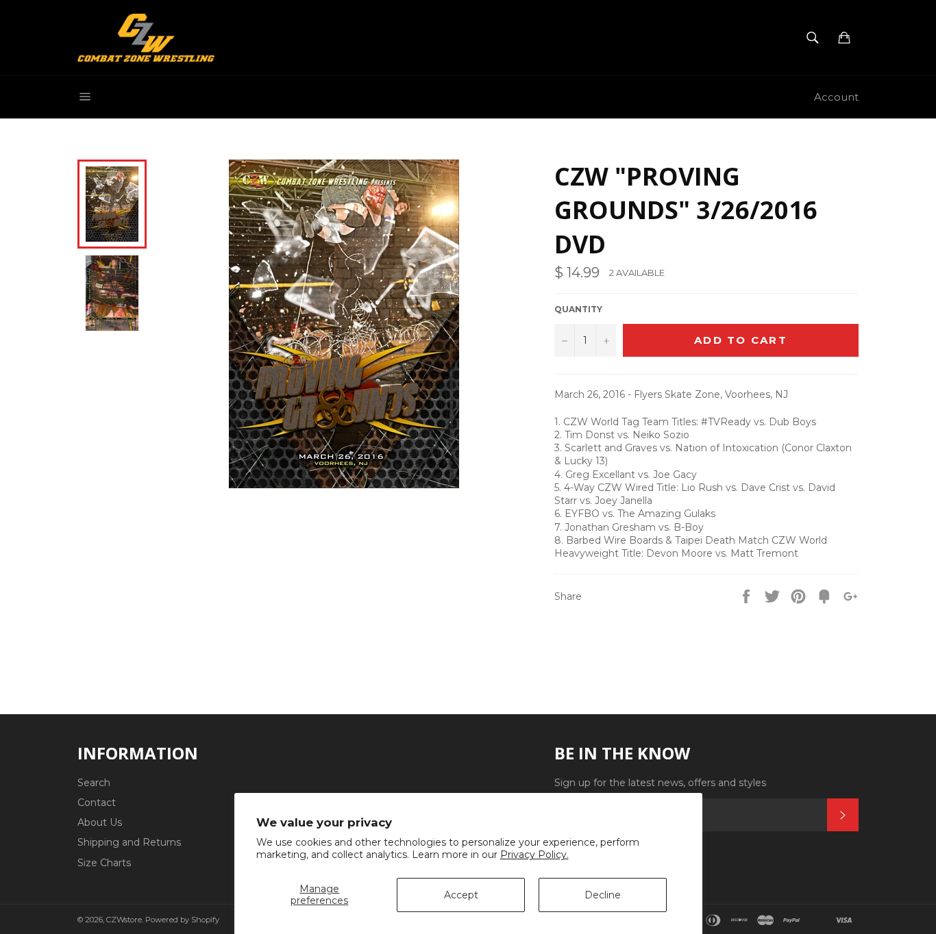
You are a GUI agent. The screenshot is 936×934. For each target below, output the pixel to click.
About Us (99, 822)
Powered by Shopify (182, 919)
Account (836, 96)
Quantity (578, 309)
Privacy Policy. (534, 854)
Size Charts (104, 863)
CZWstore (124, 919)
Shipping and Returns (129, 842)
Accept (461, 895)
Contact (96, 802)
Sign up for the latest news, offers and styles (660, 783)
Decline (602, 895)
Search (93, 783)
